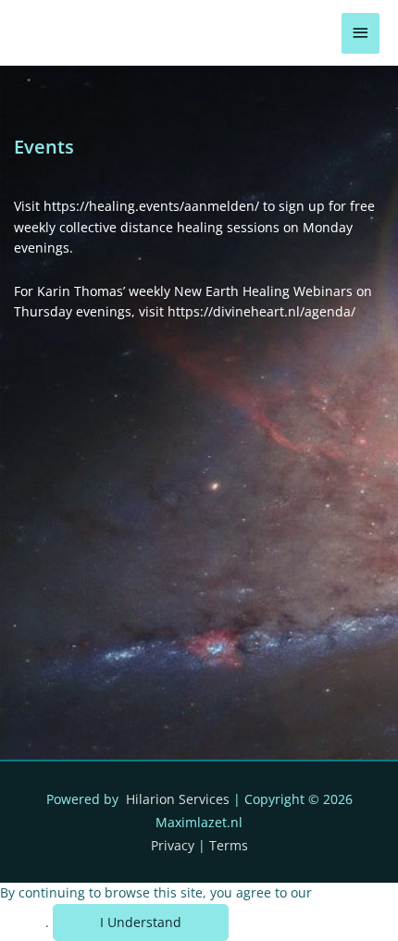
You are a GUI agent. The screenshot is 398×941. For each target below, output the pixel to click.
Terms (228, 845)
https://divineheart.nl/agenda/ (261, 311)
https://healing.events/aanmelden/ (151, 206)
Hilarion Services (178, 799)
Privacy (172, 845)
